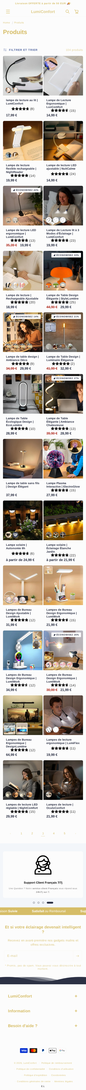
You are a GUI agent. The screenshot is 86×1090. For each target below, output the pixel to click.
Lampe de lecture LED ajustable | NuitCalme (61, 167)
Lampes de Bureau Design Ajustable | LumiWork (19, 613)
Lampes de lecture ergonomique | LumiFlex (63, 741)
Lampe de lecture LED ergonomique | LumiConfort (21, 233)
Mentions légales (63, 1081)
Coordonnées (58, 1075)
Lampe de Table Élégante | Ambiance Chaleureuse (60, 422)
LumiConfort (30, 1063)
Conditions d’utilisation (61, 1069)
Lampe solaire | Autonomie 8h (16, 546)
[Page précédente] (10, 833)
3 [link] (43, 833)
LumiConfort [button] (20, 996)
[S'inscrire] (77, 956)
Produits (19, 22)
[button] (8, 11)
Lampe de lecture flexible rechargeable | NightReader (21, 169)
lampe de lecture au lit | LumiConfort (22, 102)
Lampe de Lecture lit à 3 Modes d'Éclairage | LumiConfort (62, 233)
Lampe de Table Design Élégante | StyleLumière (62, 297)
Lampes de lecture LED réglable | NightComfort (22, 806)
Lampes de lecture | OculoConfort (59, 806)
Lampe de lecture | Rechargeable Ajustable (22, 297)
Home (6, 22)
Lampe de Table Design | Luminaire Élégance (63, 358)
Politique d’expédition (35, 1075)
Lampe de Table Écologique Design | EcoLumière (20, 422)
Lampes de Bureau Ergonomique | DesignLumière (19, 743)
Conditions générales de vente (33, 1081)
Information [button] (19, 1011)
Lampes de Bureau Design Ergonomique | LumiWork (61, 613)
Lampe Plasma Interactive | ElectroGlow (63, 485)
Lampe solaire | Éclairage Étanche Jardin (58, 548)
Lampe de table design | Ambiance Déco (22, 358)
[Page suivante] (75, 833)
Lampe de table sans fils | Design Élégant (22, 485)
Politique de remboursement (56, 1063)
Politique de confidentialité (30, 1069)
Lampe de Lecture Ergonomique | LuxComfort (58, 104)
